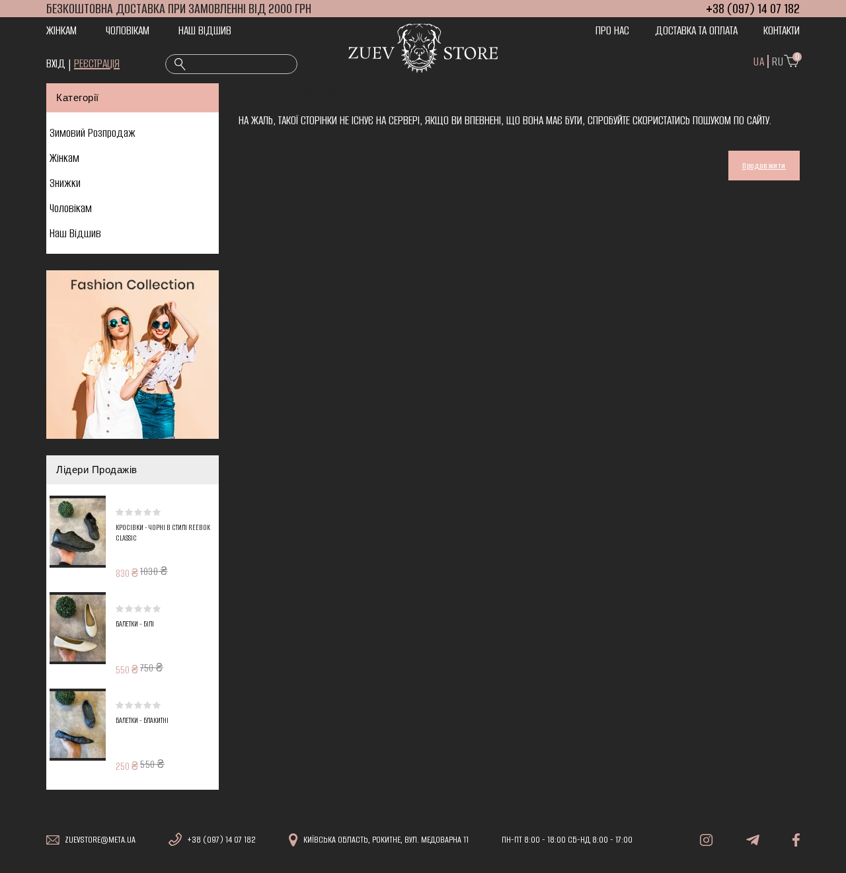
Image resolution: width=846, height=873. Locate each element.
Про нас (612, 30)
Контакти (781, 30)
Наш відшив (204, 30)
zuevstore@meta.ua (100, 840)
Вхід (55, 63)
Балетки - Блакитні (142, 721)
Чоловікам (127, 30)
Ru (777, 61)
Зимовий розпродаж (92, 133)
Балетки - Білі (135, 624)
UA (758, 61)
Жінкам (61, 30)
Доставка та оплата (696, 30)
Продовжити (764, 165)
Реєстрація (97, 63)
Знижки (65, 183)
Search (180, 64)
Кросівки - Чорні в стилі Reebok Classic (163, 533)
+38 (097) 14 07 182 (221, 840)
